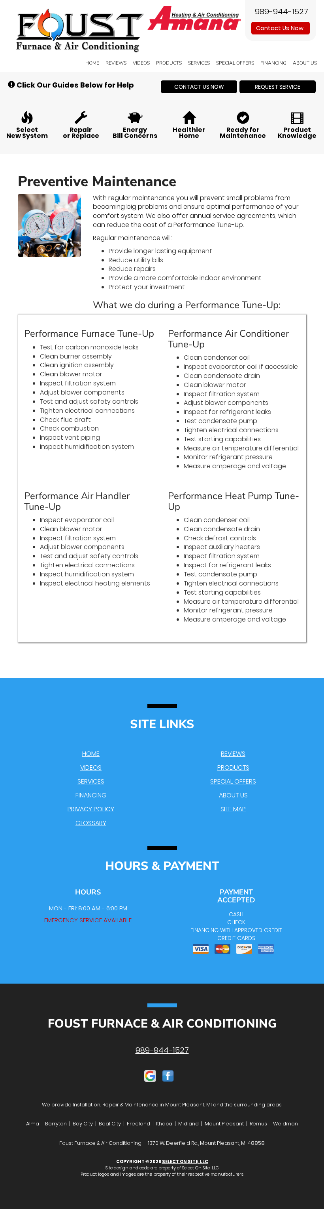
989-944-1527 (162, 1050)
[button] (198, 86)
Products (169, 63)
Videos (141, 63)
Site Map (233, 809)
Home (92, 63)
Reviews (115, 63)
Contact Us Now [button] (280, 28)
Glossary (90, 823)
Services (199, 63)
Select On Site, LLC (185, 1161)
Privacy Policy (91, 809)
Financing (273, 63)
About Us (305, 63)
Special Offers (235, 63)
